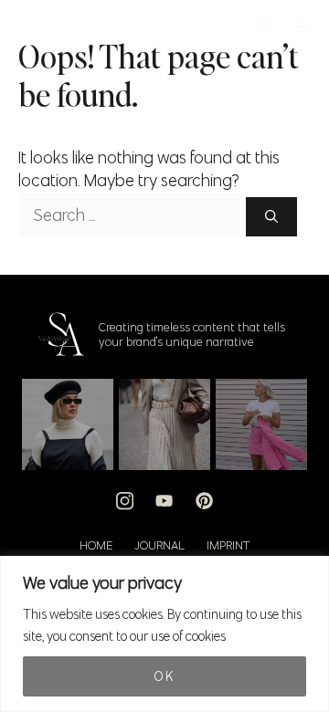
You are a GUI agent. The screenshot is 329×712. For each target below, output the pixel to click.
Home (96, 545)
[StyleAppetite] (28, 27)
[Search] (271, 216)
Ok (164, 676)
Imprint (228, 545)
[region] (164, 634)
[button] (263, 27)
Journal (159, 545)
